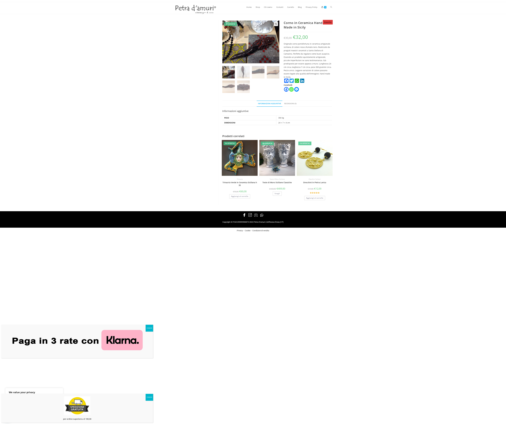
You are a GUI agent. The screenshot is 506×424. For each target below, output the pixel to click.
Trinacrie (240, 179)
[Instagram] (250, 215)
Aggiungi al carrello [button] (239, 196)
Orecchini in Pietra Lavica (314, 182)
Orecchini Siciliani (315, 179)
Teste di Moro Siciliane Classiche (277, 182)
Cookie (247, 231)
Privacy (240, 231)
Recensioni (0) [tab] (290, 103)
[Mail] (256, 215)
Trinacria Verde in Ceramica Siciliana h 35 (240, 183)
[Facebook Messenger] (296, 89)
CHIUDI (149, 328)
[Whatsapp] (291, 89)
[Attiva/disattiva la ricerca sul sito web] (331, 7)
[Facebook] (286, 89)
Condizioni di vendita (260, 231)
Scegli (277, 193)
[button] (276, 24)
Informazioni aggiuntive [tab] (269, 103)
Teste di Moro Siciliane (277, 179)
